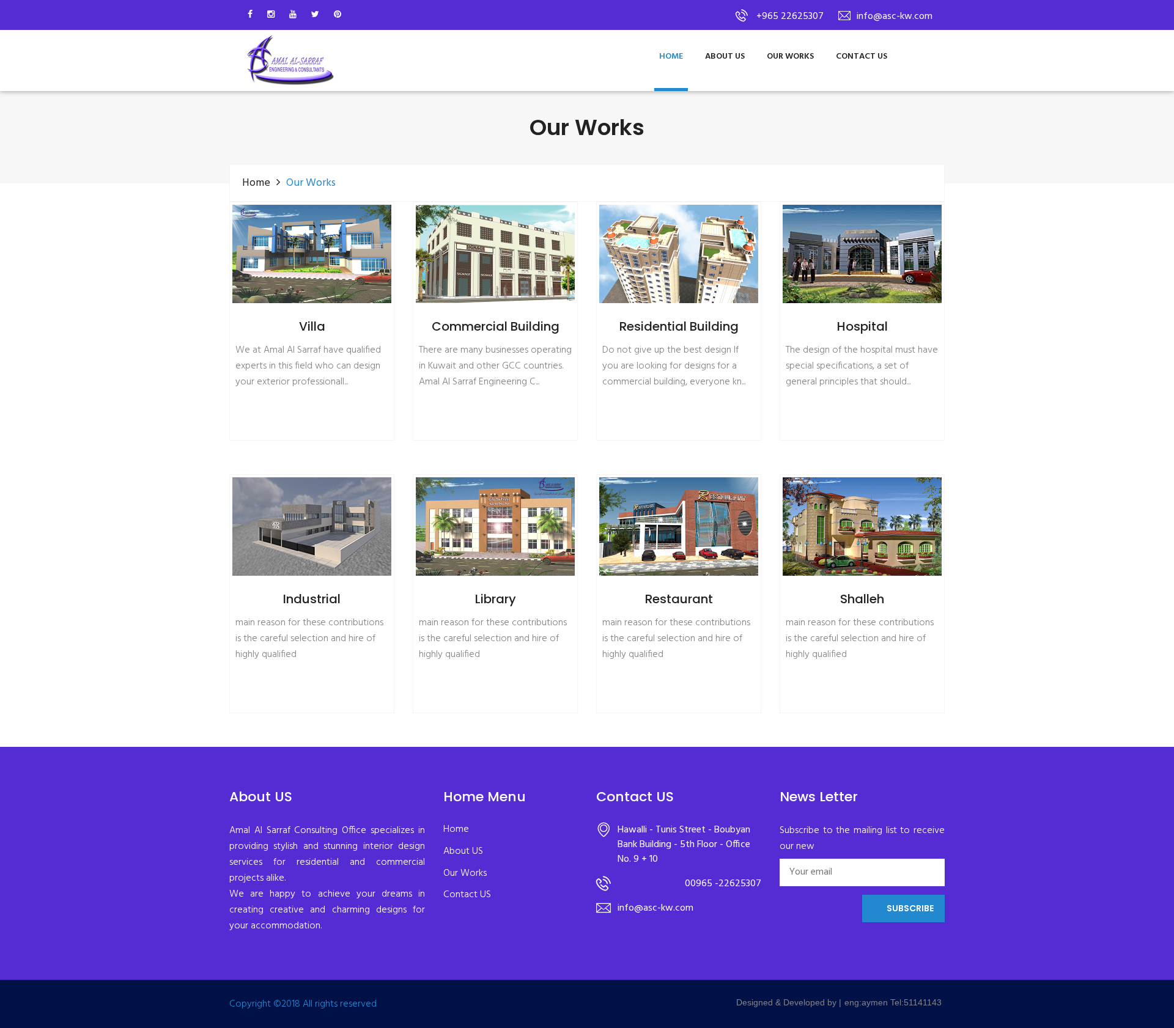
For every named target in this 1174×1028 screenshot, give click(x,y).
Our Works (790, 57)
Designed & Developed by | (788, 1002)
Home (671, 57)
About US (725, 57)
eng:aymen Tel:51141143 (893, 1002)
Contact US (861, 57)
